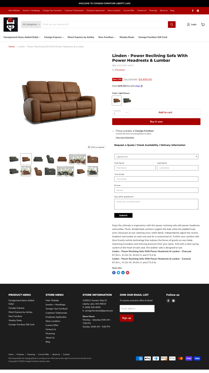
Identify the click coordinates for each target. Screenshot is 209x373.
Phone (117, 185)
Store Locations (114, 11)
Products (20, 354)
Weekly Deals (126, 37)
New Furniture (106, 37)
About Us (163, 11)
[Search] (172, 24)
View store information (125, 138)
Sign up (126, 318)
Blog (172, 11)
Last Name (162, 163)
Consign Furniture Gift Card (152, 37)
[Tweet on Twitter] (118, 272)
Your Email (119, 174)
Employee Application (95, 11)
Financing (153, 11)
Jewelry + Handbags (31, 11)
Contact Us (141, 11)
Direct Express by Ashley (81, 37)
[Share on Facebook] (114, 272)
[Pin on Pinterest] (127, 272)
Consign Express (53, 37)
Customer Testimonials (74, 11)
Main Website (14, 11)
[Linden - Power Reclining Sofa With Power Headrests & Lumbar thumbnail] (13, 159)
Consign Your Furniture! (52, 11)
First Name (119, 163)
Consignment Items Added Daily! (21, 37)
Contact (66, 354)
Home (12, 46)
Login (193, 24)
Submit (123, 215)
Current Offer (128, 11)
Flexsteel (120, 69)
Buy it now (156, 121)
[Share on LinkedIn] (123, 272)
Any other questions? (124, 197)
